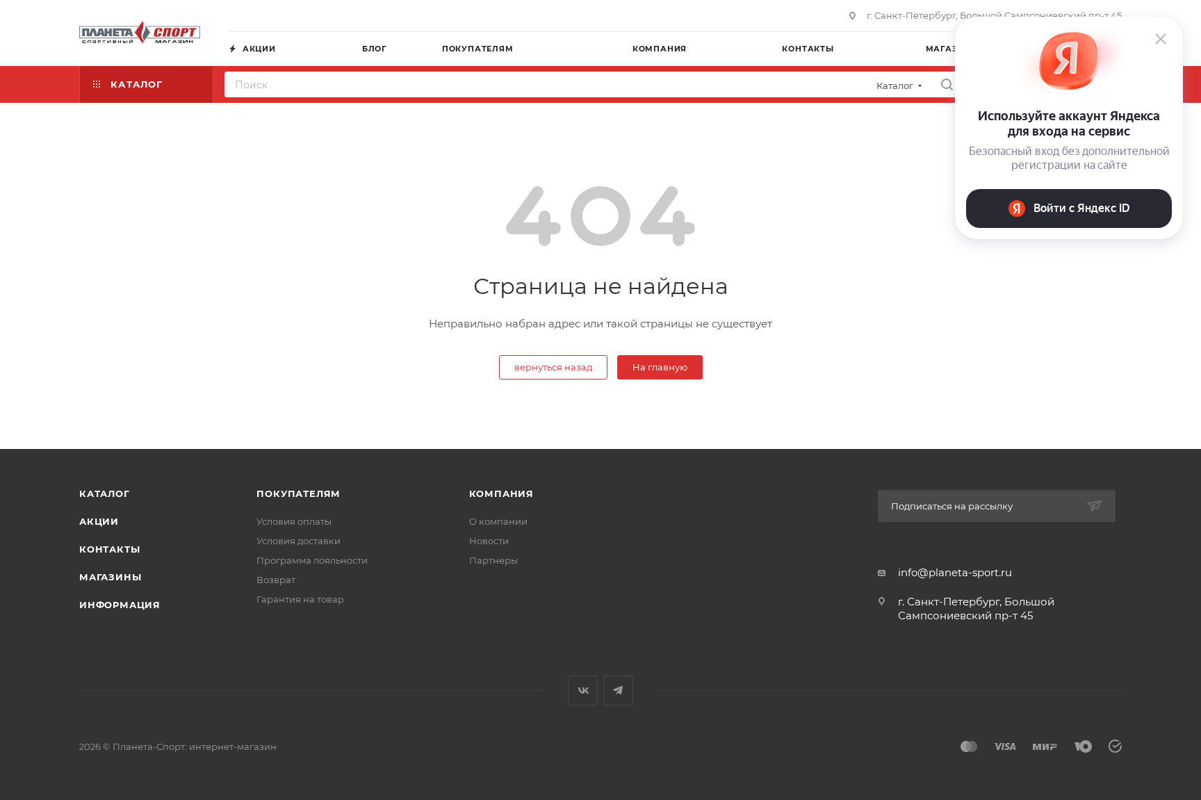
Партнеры (493, 560)
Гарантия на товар (300, 599)
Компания (501, 493)
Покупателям (298, 493)
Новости (489, 540)
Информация (120, 604)
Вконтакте (583, 690)
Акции (99, 521)
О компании (498, 521)
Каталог (104, 493)
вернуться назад (553, 367)
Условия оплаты (294, 521)
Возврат (275, 579)
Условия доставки (298, 540)
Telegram (618, 690)
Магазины (110, 576)
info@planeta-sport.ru (955, 572)
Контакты (109, 549)
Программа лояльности (312, 560)
